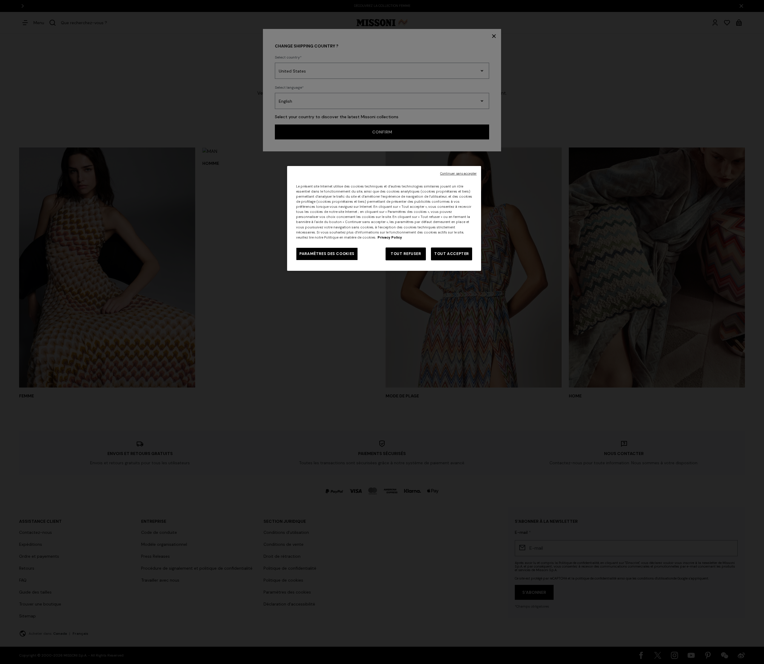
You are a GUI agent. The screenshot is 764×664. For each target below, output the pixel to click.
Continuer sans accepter (458, 174)
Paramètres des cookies (327, 253)
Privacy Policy (390, 237)
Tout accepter (451, 253)
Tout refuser (406, 253)
